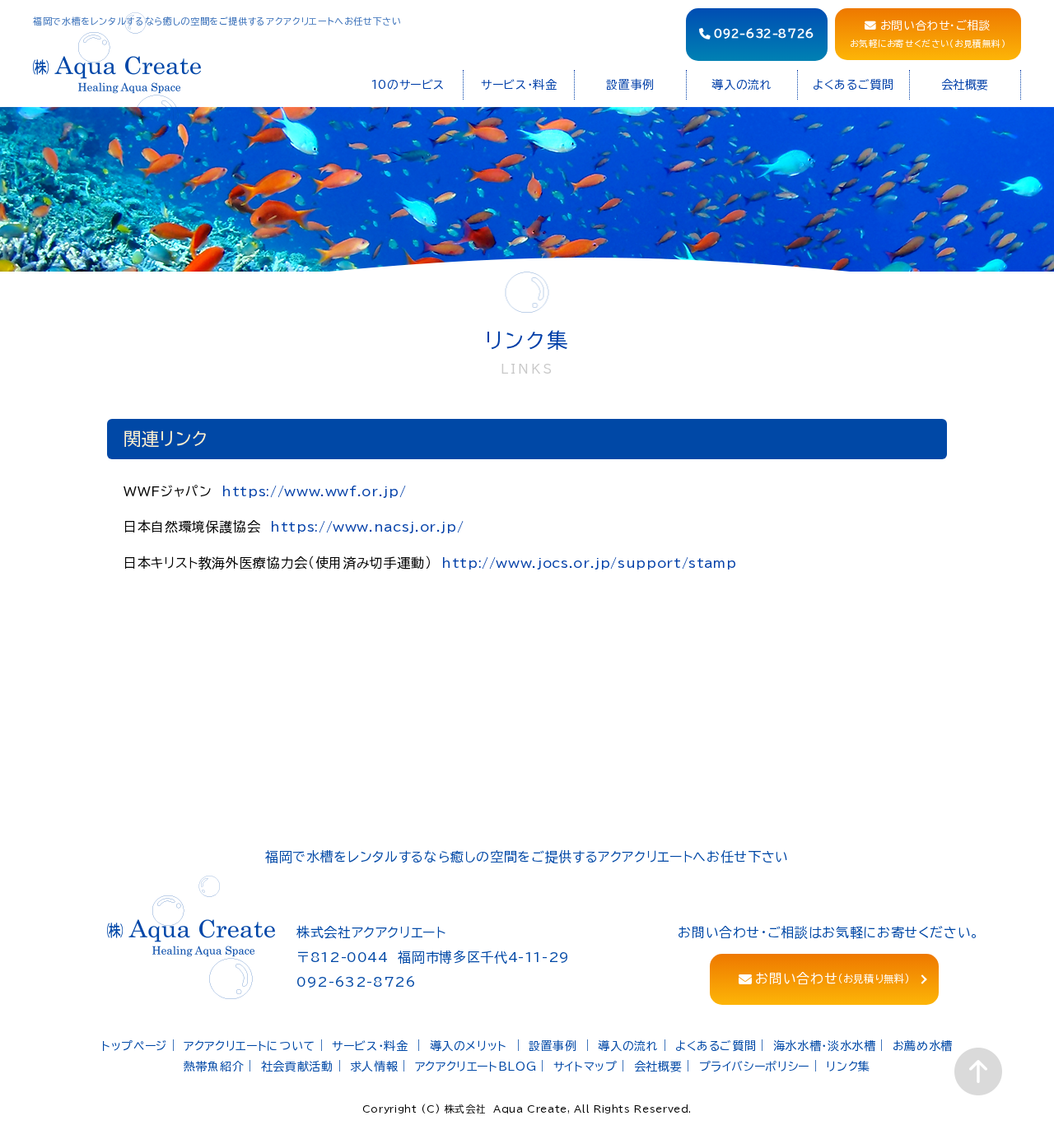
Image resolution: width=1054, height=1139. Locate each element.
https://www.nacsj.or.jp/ (367, 526)
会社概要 (658, 1066)
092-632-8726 (764, 34)
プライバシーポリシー (754, 1066)
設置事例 (553, 1046)
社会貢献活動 (297, 1066)
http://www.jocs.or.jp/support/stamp (588, 563)
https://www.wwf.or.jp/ (314, 491)
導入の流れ (628, 1046)
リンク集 (848, 1066)
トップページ (134, 1046)
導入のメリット (468, 1046)
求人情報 (374, 1066)
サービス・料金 (370, 1046)
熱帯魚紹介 (214, 1066)
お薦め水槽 (923, 1046)
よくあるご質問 (715, 1046)
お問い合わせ (832, 978)
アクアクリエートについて (249, 1046)
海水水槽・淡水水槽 (824, 1046)
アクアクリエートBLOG (476, 1066)
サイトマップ (585, 1066)
